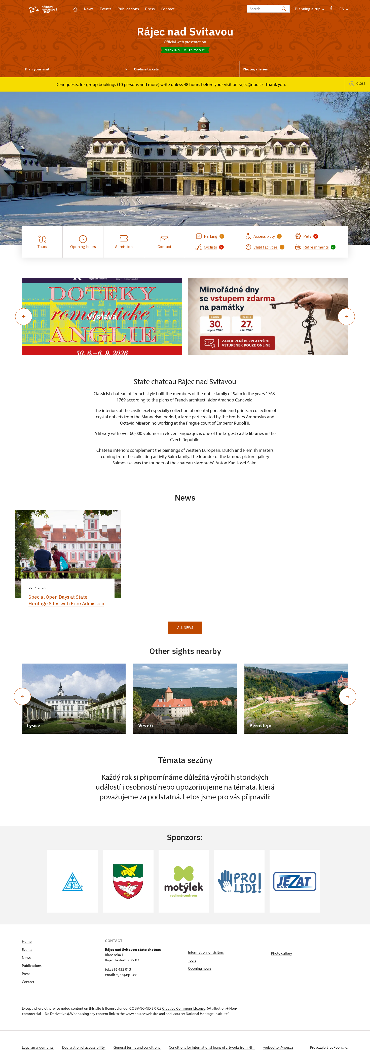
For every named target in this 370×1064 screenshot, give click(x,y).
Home (27, 941)
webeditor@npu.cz (278, 1047)
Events (106, 9)
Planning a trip (308, 9)
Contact (168, 9)
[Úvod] (75, 9)
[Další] (347, 696)
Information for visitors (206, 952)
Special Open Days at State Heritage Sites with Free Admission (66, 600)
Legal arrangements (38, 1047)
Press (150, 9)
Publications (128, 9)
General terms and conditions (137, 1047)
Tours (192, 960)
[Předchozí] (22, 696)
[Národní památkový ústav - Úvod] (43, 9)
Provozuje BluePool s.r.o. (329, 1047)
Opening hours (199, 968)
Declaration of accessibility (83, 1047)
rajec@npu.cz (126, 974)
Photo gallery (281, 953)
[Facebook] (331, 9)
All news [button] (185, 627)
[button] (23, 316)
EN (342, 9)
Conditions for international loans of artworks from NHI (212, 1047)
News (89, 9)
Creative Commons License (183, 1008)
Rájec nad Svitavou (185, 31)
